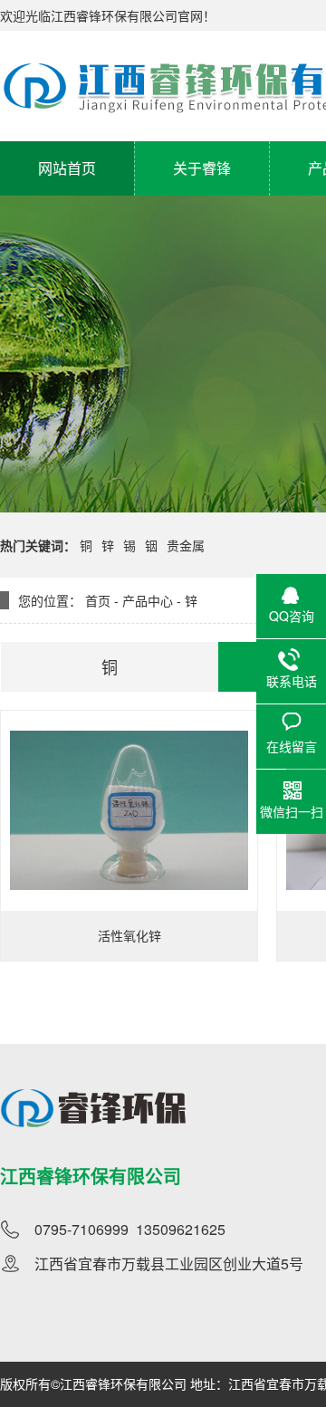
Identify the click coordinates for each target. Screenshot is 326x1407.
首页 (97, 600)
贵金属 (186, 545)
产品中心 (147, 600)
